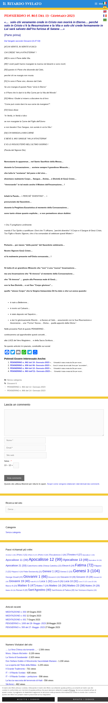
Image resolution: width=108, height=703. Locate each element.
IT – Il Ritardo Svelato (15, 672)
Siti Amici (10, 684)
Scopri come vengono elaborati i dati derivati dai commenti (73, 484)
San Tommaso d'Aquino (86, 590)
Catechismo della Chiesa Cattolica (44, 566)
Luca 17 (83, 581)
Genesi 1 (51, 571)
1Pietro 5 (32, 555)
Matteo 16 (58, 585)
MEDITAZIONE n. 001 (16, 619)
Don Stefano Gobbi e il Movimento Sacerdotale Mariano (31, 661)
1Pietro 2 (21, 555)
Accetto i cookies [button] (28, 699)
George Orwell (14, 577)
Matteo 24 (92, 585)
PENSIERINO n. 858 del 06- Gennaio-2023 (29, 365)
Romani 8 (22, 590)
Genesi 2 (66, 571)
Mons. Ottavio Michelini (16, 653)
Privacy (72, 690)
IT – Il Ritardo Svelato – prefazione (21, 676)
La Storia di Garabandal (16, 657)
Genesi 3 (86, 570)
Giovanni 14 (68, 577)
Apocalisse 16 (95, 560)
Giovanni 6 (12, 383)
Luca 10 (71, 581)
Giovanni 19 (19, 581)
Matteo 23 (76, 585)
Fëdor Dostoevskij (32, 572)
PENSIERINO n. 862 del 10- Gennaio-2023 (29, 362)
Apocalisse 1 (89, 555)
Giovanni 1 (35, 576)
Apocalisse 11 (17, 559)
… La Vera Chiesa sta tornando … (21, 649)
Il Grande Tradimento (15, 669)
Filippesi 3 (17, 572)
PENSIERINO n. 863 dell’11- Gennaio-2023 (30, 371)
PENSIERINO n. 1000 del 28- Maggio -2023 (26, 623)
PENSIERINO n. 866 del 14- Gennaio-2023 (26, 390)
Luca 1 (46, 581)
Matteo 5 (27, 585)
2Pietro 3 (43, 555)
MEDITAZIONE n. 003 (16, 612)
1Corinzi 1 (11, 555)
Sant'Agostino (39, 589)
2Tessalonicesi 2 (57, 555)
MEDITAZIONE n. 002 (16, 615)
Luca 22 (92, 581)
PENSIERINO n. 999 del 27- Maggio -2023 (25, 627)
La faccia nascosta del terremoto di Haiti (24, 680)
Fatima (84, 565)
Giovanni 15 (84, 577)
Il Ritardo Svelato (22, 3)
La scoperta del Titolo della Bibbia (21, 665)
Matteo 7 (42, 586)
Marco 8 (11, 586)
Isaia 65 (34, 581)
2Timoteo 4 (74, 554)
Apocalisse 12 (45, 559)
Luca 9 (58, 581)
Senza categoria (14, 380)
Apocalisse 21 (16, 565)
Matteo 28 (11, 590)
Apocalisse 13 (75, 559)
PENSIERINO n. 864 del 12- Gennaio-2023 (29, 368)
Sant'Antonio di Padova (63, 590)
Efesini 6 (68, 566)
